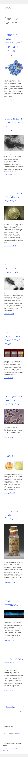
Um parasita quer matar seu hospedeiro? (13, 124)
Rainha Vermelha (10, 8)
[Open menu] (23, 8)
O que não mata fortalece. (11, 515)
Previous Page (9, 707)
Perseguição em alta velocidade (13, 400)
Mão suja (10, 456)
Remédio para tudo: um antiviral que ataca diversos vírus (13, 44)
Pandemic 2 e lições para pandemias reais (13, 338)
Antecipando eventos (13, 661)
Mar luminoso (11, 603)
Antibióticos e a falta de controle (13, 197)
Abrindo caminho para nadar (12, 268)
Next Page (19, 711)
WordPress (18, 733)
